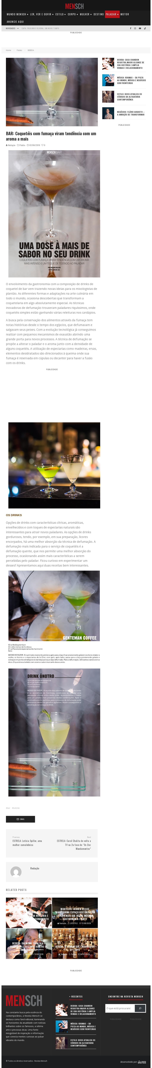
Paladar (111, 14)
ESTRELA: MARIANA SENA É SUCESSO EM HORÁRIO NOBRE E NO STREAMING (54, 28)
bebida (16, 808)
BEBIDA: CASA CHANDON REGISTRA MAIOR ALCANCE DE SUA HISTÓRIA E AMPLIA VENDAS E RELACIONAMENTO (130, 63)
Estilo (60, 14)
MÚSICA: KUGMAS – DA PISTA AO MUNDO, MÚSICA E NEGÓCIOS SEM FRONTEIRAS (131, 80)
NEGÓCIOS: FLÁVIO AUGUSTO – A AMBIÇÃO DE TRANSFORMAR (131, 113)
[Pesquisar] (140, 1008)
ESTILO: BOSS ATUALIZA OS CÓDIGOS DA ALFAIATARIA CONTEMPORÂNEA (129, 96)
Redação (11, 145)
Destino (99, 14)
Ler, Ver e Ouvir (40, 14)
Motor (125, 14)
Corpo (72, 14)
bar (8, 808)
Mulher (85, 14)
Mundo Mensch (16, 14)
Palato (22, 145)
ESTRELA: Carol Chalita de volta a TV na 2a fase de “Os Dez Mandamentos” (74, 843)
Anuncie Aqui (15, 21)
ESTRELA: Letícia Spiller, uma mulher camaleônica (27, 841)
